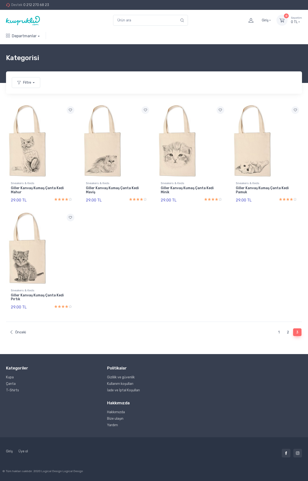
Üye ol (23, 451)
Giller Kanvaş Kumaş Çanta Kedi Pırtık (37, 297)
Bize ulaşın (115, 419)
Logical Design (73, 471)
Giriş (9, 451)
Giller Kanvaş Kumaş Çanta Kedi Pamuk (262, 190)
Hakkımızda (116, 412)
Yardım (112, 425)
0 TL (296, 20)
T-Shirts (12, 390)
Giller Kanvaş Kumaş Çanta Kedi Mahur (37, 190)
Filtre (27, 82)
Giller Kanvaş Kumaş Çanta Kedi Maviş (112, 190)
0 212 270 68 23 (36, 5)
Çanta (11, 384)
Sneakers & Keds (22, 183)
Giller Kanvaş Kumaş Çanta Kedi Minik (187, 190)
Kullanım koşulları (120, 384)
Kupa (10, 377)
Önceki (20, 332)
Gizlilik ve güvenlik (121, 377)
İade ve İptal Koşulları (123, 390)
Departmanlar (24, 36)
